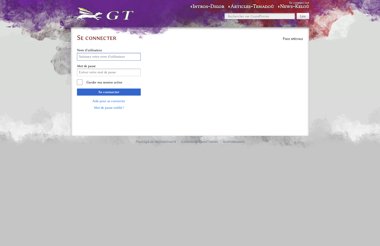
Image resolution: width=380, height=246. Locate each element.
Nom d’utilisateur (89, 50)
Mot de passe (86, 66)
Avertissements (233, 141)
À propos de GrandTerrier (199, 141)
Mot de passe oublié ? (109, 108)
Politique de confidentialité (156, 141)
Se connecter (109, 92)
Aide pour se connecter (108, 101)
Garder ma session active (104, 82)
